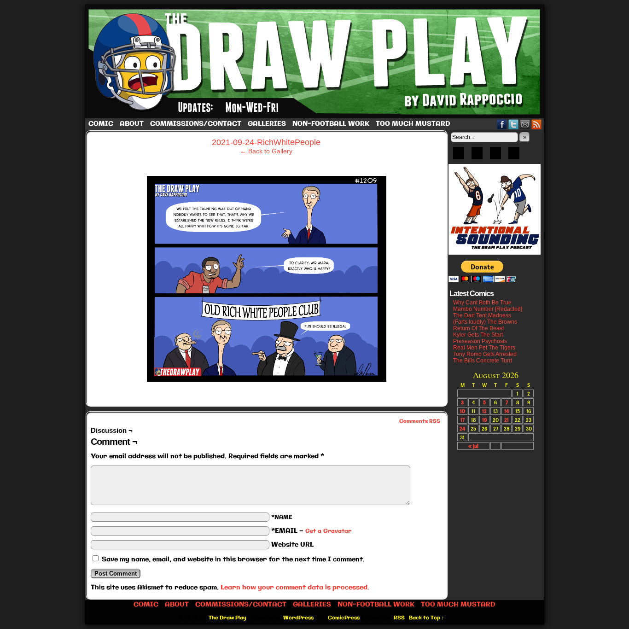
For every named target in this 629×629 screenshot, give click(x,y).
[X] (495, 156)
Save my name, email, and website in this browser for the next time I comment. (233, 559)
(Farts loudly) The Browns (485, 322)
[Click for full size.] (266, 379)
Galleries (267, 123)
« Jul (473, 446)
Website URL (292, 544)
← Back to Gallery (266, 151)
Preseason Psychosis (480, 341)
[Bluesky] (458, 156)
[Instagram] (513, 156)
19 (484, 419)
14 (506, 411)
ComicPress (344, 618)
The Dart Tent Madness (482, 315)
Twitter (513, 124)
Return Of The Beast (478, 328)
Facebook (502, 124)
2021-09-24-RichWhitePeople (266, 142)
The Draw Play (315, 61)
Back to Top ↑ (426, 618)
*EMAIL (311, 531)
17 (462, 419)
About (132, 123)
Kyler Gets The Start (478, 335)
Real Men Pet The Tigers (484, 347)
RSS (536, 124)
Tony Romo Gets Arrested (485, 354)
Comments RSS (419, 421)
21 (506, 419)
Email (525, 124)
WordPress (298, 618)
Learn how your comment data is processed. (295, 587)
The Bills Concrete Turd (482, 360)
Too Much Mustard (413, 123)
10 (462, 411)
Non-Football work (330, 123)
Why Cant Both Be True (482, 302)
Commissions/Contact (195, 123)
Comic (100, 123)
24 (462, 428)
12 (484, 411)
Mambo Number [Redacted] (487, 309)
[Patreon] (477, 156)
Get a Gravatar (328, 531)
